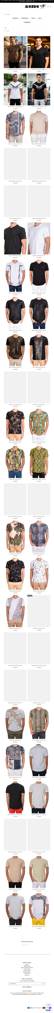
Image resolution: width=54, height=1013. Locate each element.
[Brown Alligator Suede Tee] (15, 201)
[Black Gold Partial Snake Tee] (39, 350)
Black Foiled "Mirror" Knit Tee (15, 516)
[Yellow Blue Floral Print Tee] (15, 462)
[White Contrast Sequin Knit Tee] (15, 276)
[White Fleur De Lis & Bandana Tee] (15, 89)
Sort (5, 27)
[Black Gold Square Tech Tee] (15, 350)
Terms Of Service (27, 970)
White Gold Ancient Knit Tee (15, 404)
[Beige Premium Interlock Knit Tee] (39, 127)
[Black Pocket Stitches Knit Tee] (39, 201)
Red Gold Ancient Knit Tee (39, 404)
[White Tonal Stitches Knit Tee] (39, 238)
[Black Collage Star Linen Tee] (15, 760)
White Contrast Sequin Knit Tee (15, 293)
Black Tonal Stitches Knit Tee (15, 255)
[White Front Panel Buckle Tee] (15, 909)
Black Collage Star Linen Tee (15, 777)
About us (27, 964)
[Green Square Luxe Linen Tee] (39, 872)
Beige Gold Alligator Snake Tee (15, 702)
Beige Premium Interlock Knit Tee (39, 143)
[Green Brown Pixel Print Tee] (15, 537)
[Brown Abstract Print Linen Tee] (15, 648)
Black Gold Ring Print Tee (15, 591)
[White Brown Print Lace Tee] (15, 611)
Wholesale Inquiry (27, 972)
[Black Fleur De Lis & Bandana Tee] (39, 89)
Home (5, 14)
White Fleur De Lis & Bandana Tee (15, 106)
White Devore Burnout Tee (39, 628)
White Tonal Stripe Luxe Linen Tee (38, 814)
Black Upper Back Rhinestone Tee (15, 814)
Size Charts (27, 973)
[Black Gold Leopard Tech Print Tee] (15, 52)
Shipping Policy (27, 966)
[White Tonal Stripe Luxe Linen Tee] (39, 797)
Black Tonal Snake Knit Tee (15, 330)
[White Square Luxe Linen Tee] (39, 835)
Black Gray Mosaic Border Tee (15, 143)
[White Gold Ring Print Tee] (39, 574)
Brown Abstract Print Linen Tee (15, 665)
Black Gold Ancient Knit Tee (15, 442)
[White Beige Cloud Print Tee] (15, 723)
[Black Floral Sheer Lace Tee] (39, 686)
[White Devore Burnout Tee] (39, 611)
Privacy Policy (27, 969)
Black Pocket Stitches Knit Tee (38, 218)
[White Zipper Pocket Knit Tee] (15, 164)
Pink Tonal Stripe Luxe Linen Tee (15, 851)
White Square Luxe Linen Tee (39, 851)
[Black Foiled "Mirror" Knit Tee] (15, 499)
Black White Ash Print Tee (38, 553)
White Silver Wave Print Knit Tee (39, 181)
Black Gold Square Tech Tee (15, 367)
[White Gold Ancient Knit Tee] (15, 387)
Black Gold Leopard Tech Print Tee (15, 69)
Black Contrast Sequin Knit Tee (39, 293)
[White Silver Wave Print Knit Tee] (39, 164)
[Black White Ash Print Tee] (39, 537)
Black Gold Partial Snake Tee (39, 367)
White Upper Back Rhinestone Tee (39, 777)
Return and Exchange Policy (27, 967)
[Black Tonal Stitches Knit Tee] (15, 238)
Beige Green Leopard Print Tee (38, 442)
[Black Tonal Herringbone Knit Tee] (39, 313)
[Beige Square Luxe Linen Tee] (15, 872)
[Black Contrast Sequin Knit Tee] (39, 276)
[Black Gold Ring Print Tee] (15, 574)
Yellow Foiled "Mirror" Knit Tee (39, 479)
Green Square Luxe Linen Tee (39, 889)
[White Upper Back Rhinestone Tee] (39, 760)
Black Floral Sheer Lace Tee (39, 702)
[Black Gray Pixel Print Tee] (39, 499)
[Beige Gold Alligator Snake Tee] (15, 686)
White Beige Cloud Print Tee (15, 740)
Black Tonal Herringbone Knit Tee (39, 330)
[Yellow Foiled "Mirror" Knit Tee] (39, 462)
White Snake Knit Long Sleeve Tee (38, 665)
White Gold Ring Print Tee (38, 591)
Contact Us (27, 975)
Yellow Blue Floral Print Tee (15, 479)
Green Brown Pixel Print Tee (15, 553)
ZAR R (48, 1004)
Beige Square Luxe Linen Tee (15, 889)
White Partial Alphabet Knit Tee (39, 926)
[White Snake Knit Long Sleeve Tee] (39, 648)
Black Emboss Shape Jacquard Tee (39, 69)
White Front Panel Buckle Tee (15, 926)
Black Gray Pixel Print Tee (38, 516)
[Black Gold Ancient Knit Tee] (15, 425)
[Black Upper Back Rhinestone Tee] (15, 797)
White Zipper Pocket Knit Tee (15, 181)
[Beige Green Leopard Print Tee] (39, 425)
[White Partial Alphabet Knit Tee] (39, 909)
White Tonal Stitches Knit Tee (39, 255)
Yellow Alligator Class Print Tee (39, 740)
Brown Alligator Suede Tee (15, 218)
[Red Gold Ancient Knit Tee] (39, 387)
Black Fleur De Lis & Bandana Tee (38, 106)
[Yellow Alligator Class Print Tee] (39, 723)
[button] (15, 18)
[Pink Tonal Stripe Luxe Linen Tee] (15, 835)
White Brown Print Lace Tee (15, 628)
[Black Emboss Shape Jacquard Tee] (39, 52)
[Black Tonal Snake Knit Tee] (15, 313)
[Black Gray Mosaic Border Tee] (15, 127)
